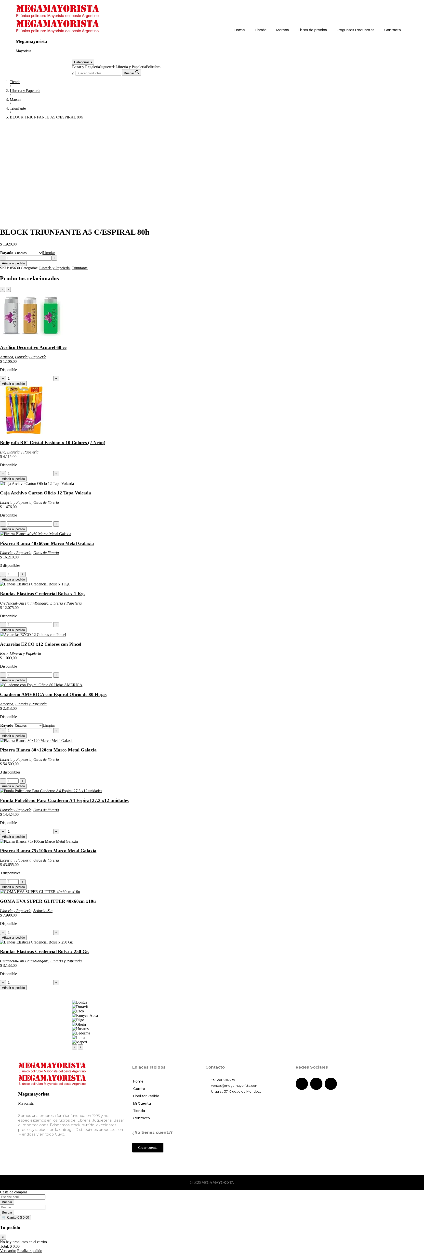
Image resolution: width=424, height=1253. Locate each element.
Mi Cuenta (142, 1103)
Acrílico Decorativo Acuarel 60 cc (33, 347)
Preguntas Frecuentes (355, 29)
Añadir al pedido (13, 263)
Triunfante (18, 108)
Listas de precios (313, 29)
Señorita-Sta (43, 911)
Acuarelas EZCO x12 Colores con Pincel (40, 644)
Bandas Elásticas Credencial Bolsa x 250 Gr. (44, 951)
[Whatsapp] (331, 1084)
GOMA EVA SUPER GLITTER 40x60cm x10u (48, 901)
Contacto (392, 29)
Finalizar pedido (29, 1251)
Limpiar (49, 253)
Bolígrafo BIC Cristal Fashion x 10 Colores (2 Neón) (52, 442)
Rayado (6, 253)
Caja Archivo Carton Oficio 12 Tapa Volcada (45, 492)
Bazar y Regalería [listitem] (86, 67)
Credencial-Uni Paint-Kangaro (24, 603)
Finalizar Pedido (146, 1096)
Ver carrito (8, 1251)
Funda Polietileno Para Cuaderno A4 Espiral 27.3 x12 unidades (64, 800)
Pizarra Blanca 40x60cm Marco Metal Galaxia (47, 543)
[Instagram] (316, 1084)
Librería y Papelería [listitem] (131, 67)
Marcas (282, 29)
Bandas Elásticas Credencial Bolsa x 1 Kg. (42, 593)
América (6, 704)
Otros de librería (46, 502)
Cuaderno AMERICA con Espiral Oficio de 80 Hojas (53, 694)
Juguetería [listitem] (108, 67)
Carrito (139, 1088)
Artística (6, 357)
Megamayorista (31, 41)
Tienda (260, 29)
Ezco (4, 653)
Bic (2, 452)
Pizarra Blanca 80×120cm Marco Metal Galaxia (48, 749)
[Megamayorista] (58, 17)
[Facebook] (302, 1084)
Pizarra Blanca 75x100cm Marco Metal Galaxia (48, 850)
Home (240, 29)
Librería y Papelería (25, 91)
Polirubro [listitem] (153, 67)
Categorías (83, 62)
